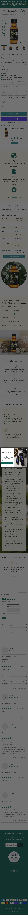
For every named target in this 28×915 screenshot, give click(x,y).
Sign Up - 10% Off (7, 462)
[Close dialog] (26, 449)
